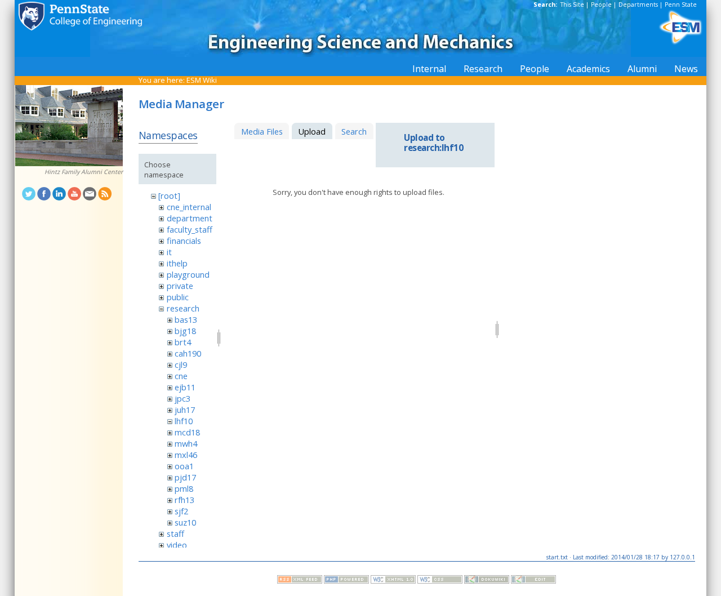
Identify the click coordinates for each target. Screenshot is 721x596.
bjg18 (185, 330)
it (169, 251)
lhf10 (184, 420)
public (178, 297)
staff (175, 533)
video (177, 544)
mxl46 (186, 454)
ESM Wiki (201, 80)
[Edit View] (533, 581)
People (601, 4)
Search (354, 131)
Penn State (681, 4)
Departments (638, 4)
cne (181, 375)
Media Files (262, 131)
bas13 (186, 319)
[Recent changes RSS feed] (299, 581)
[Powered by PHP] (346, 581)
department (189, 218)
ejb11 (185, 387)
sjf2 (181, 511)
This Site (572, 4)
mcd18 (187, 432)
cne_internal (189, 206)
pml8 (184, 488)
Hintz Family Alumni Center (83, 172)
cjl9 (181, 364)
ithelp (177, 263)
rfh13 (184, 499)
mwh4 (186, 443)
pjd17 (185, 477)
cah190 (188, 353)
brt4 (183, 342)
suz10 (185, 522)
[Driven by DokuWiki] (486, 581)
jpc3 (182, 398)
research (183, 308)
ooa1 (184, 466)
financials (184, 240)
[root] (169, 195)
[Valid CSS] (439, 581)
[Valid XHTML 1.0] (393, 581)
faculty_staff (189, 229)
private (180, 285)
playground (188, 274)
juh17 (185, 409)
